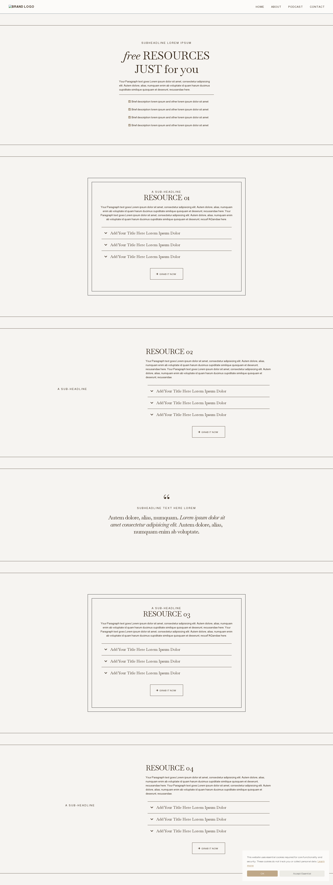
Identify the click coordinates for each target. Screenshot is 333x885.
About (276, 6)
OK (262, 873)
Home (260, 6)
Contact (317, 6)
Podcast (295, 6)
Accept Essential (302, 873)
